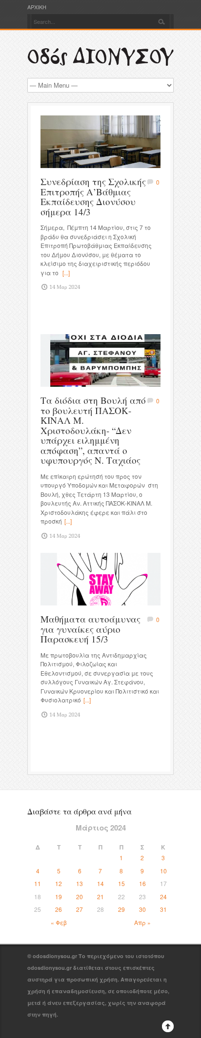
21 (100, 896)
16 (142, 883)
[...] (66, 272)
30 (142, 909)
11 (37, 883)
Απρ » (142, 922)
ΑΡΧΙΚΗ (36, 7)
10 (163, 871)
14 (100, 883)
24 (163, 896)
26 (58, 909)
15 (121, 883)
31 (163, 909)
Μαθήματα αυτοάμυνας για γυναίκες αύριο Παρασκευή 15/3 (90, 629)
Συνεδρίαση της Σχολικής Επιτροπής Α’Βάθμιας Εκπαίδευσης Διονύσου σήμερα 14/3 (93, 196)
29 (121, 909)
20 (79, 896)
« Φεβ (59, 922)
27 (79, 909)
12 (58, 883)
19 (58, 896)
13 (79, 883)
